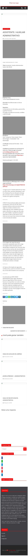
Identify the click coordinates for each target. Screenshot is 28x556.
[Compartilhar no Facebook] (4, 297)
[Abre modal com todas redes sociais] (19, 297)
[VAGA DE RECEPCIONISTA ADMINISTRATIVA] (14, 383)
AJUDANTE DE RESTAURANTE (17, 331)
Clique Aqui (19, 155)
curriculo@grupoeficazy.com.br (10, 152)
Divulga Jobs (4, 538)
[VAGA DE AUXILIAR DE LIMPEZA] (14, 339)
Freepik (16, 62)
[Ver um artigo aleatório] (25, 7)
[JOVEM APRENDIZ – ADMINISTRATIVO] (14, 361)
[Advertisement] (14, 49)
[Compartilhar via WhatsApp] (9, 297)
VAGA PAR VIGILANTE (8, 327)
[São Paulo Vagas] (3, 7)
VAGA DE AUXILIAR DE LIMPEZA (12, 354)
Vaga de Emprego (6, 28)
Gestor (14, 38)
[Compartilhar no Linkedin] (12, 297)
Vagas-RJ (3, 536)
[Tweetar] (6, 297)
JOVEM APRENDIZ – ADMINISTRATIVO (14, 376)
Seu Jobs (3, 533)
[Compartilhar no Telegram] (14, 297)
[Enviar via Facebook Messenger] (17, 297)
